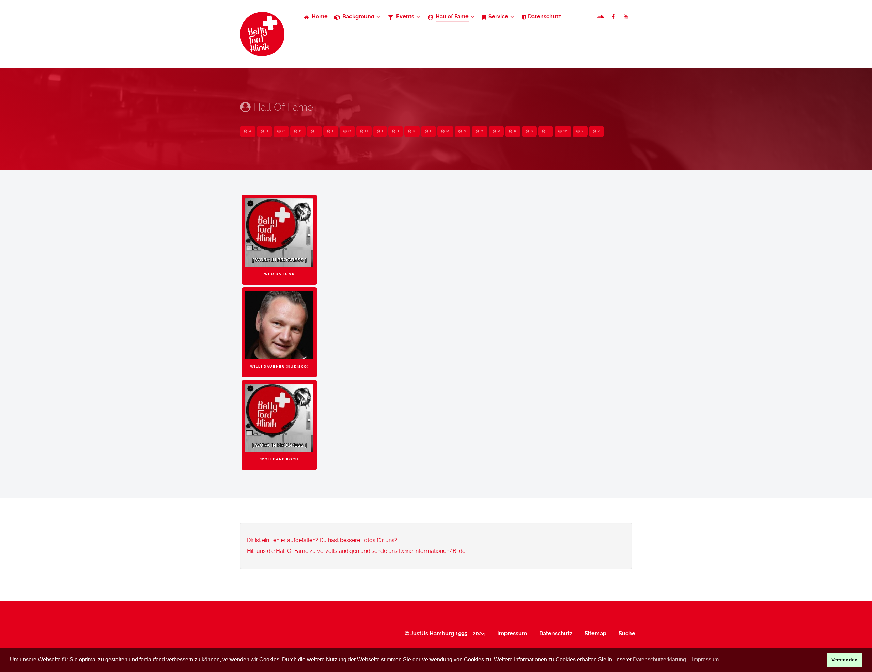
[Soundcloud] (601, 17)
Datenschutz (555, 633)
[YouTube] (626, 17)
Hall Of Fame (281, 107)
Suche (627, 633)
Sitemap (595, 633)
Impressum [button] (705, 659)
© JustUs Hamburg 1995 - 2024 (445, 633)
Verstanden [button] (844, 659)
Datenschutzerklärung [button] (659, 659)
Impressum (512, 633)
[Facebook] (614, 17)
